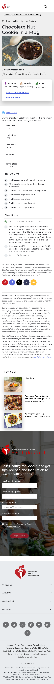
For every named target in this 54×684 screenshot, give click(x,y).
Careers (10, 645)
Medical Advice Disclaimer (36, 645)
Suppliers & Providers (38, 654)
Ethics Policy (44, 648)
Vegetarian (8, 74)
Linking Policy (28, 651)
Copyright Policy (31, 648)
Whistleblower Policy (43, 651)
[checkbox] (6, 180)
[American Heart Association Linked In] (47, 624)
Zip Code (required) (10, 513)
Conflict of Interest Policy (12, 651)
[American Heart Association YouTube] (39, 624)
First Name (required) (11, 481)
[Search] (45, 6)
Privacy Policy (14, 527)
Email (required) (9, 502)
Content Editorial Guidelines (18, 654)
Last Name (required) (11, 492)
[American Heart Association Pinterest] (27, 633)
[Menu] (49, 6)
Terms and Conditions (26, 524)
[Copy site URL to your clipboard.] (26, 282)
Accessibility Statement (14, 648)
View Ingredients (13, 97)
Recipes (7, 14)
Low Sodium (30, 21)
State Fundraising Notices (27, 657)
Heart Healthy (12, 21)
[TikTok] (31, 624)
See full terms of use (42, 357)
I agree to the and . (20, 525)
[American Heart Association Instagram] (14, 624)
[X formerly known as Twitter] (22, 624)
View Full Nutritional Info (17, 93)
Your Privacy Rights (27, 663)
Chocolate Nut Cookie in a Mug (26, 14)
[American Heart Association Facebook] (6, 624)
